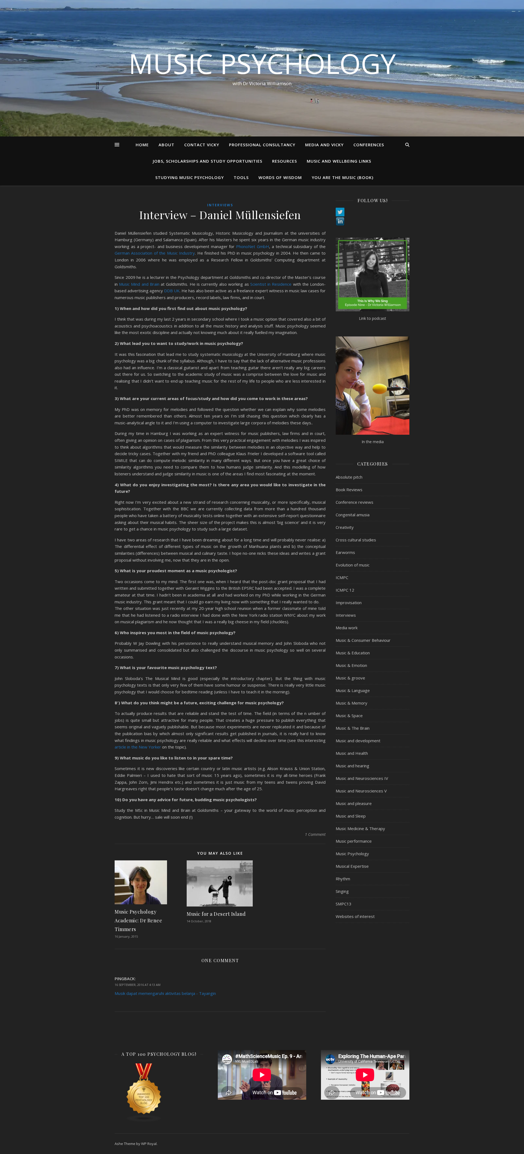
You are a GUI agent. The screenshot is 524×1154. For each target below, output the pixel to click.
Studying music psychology (189, 177)
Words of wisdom (280, 177)
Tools (241, 177)
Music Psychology (262, 63)
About (166, 144)
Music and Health (352, 753)
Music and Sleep (351, 816)
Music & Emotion (351, 665)
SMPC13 (344, 903)
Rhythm (343, 878)
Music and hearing (352, 765)
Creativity (345, 527)
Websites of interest (355, 916)
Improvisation (349, 602)
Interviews (220, 205)
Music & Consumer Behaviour (363, 640)
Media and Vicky (324, 144)
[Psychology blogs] (159, 1092)
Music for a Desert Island (216, 914)
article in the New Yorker (138, 747)
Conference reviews (354, 502)
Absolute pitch (349, 477)
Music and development (358, 740)
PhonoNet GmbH (252, 246)
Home (142, 144)
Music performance (354, 841)
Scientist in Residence (270, 284)
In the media (373, 441)
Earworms (345, 552)
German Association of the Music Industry (155, 253)
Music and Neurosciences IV (362, 778)
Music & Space (349, 715)
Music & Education (353, 652)
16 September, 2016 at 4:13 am (137, 985)
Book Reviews (349, 489)
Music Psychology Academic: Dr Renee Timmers (138, 920)
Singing (342, 891)
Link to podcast (372, 318)
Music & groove (350, 678)
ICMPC (342, 577)
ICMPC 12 (345, 590)
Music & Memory (351, 703)
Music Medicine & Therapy (360, 828)
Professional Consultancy (262, 144)
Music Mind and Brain (139, 284)
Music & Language (353, 690)
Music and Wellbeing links (339, 161)
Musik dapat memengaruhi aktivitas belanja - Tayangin (165, 993)
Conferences (368, 144)
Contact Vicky (201, 144)
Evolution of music (353, 565)
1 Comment (315, 834)
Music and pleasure (354, 803)
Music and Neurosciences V (361, 791)
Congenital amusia (353, 514)
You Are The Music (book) (342, 177)
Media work (347, 627)
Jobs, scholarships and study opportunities (207, 161)
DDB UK (171, 290)
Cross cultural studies (356, 539)
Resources (284, 161)
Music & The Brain (353, 728)
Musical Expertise (352, 866)
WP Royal (149, 1143)
